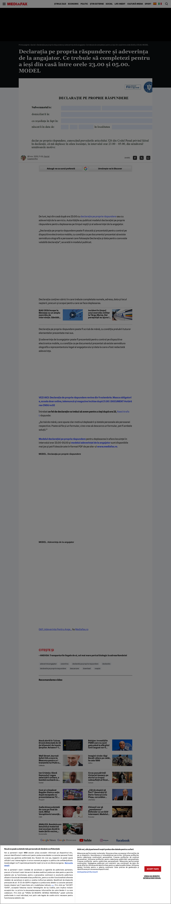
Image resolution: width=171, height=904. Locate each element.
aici (52, 885)
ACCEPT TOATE (153, 869)
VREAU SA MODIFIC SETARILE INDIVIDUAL (152, 877)
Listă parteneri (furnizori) (87, 872)
